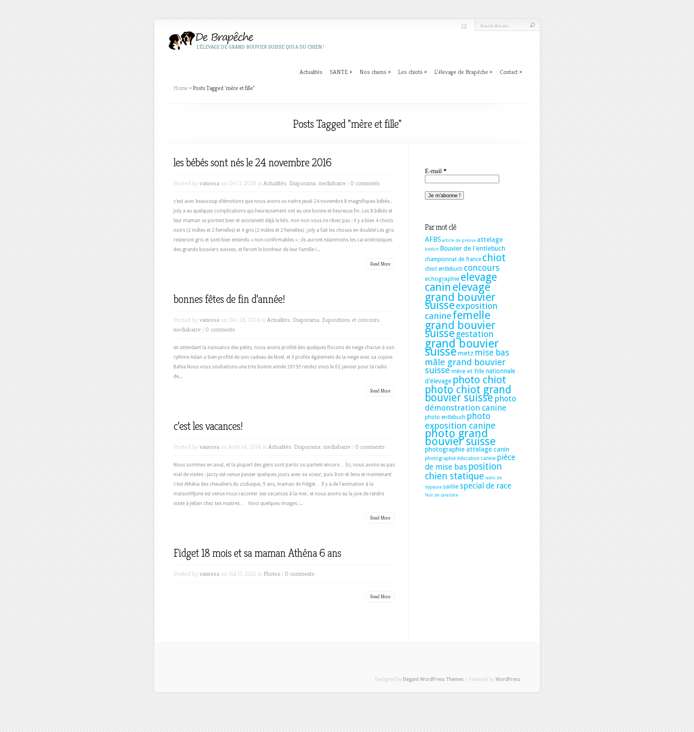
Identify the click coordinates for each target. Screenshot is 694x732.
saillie (451, 486)
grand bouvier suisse (462, 347)
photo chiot (479, 380)
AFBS (433, 239)
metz (466, 353)
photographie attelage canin (467, 449)
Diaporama (302, 183)
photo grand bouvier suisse (460, 437)
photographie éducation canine (460, 458)
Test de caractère (441, 495)
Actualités (311, 72)
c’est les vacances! (208, 426)
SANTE (341, 72)
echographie (442, 278)
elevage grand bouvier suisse (460, 296)
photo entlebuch (445, 417)
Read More (380, 264)
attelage (490, 239)
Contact (511, 72)
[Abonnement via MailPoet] (471, 187)
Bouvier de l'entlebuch (472, 248)
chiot (494, 257)
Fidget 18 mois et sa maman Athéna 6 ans (257, 553)
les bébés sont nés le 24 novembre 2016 (252, 162)
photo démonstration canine (470, 403)
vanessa (209, 183)
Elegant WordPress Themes (433, 679)
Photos (271, 573)
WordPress (508, 679)
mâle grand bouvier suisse (465, 366)
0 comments (365, 183)
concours (482, 267)
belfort (432, 249)
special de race (485, 486)
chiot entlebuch (444, 269)
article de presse (459, 240)
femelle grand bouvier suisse (460, 324)
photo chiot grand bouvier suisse (468, 393)
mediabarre (332, 183)
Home (181, 88)
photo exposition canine (460, 421)
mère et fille (467, 371)
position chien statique (463, 471)
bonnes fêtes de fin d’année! (229, 299)
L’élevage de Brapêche (463, 72)
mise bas (492, 353)
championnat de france (453, 259)
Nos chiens (375, 72)
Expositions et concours (351, 319)
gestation (475, 334)
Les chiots (412, 72)
